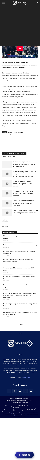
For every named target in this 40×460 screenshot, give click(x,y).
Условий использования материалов (20, 416)
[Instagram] (14, 391)
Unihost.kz (9, 414)
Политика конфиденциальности (20, 402)
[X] (23, 143)
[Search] (37, 2)
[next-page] (6, 220)
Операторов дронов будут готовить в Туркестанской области (23, 193)
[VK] (13, 143)
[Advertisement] (20, 26)
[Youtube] (31, 391)
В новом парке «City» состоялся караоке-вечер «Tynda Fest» (20, 305)
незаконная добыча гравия (10, 134)
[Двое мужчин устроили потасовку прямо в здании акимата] (7, 183)
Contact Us (24, 455)
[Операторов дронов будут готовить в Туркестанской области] (7, 193)
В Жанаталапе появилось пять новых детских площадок (20, 245)
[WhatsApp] (4, 143)
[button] (3, 2)
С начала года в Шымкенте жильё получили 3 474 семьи (18, 269)
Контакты (29, 400)
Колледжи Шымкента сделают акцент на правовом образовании (19, 252)
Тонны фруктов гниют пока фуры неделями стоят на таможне (23, 203)
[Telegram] (9, 143)
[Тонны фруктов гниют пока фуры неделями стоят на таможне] (7, 203)
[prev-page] (3, 220)
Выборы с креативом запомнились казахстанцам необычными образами (18, 260)
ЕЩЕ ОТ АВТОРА (9, 156)
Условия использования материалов (19, 398)
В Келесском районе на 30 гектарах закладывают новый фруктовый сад (24, 164)
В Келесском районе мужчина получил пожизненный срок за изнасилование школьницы (24, 174)
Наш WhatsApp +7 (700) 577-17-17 (20, 373)
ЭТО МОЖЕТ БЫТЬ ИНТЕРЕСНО (14, 153)
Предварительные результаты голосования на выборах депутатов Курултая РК (20, 313)
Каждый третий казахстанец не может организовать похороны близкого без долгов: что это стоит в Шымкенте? (19, 295)
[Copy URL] (28, 143)
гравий (10, 132)
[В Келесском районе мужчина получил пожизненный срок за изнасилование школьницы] (7, 173)
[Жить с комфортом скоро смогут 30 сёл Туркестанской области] (7, 212)
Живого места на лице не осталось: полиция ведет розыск (19, 237)
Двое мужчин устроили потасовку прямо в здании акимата (23, 183)
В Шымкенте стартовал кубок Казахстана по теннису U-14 (19, 277)
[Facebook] (18, 143)
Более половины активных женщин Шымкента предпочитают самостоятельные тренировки (18, 286)
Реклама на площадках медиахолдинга (16, 400)
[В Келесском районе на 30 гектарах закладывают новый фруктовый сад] (7, 164)
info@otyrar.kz (26, 377)
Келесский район (18, 132)
